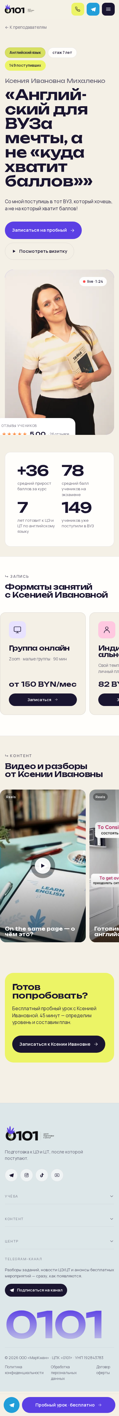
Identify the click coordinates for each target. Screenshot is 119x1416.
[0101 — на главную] (19, 9)
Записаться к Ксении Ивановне (54, 1044)
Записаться (39, 699)
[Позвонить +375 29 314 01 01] (77, 9)
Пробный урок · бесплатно (65, 1405)
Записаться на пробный (39, 230)
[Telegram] (93, 9)
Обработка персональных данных (64, 1372)
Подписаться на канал (40, 1290)
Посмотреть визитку (43, 251)
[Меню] (108, 9)
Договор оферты (103, 1369)
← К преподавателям (26, 27)
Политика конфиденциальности (24, 1369)
